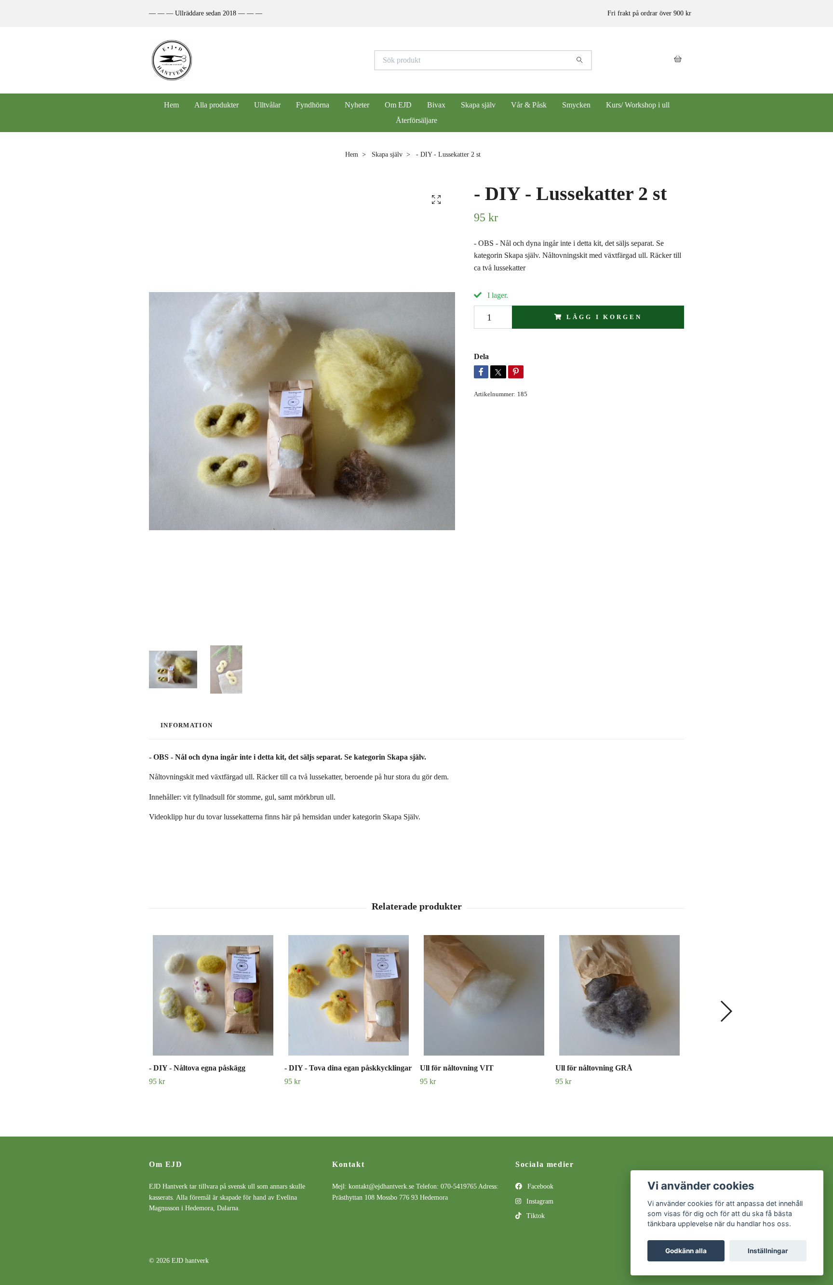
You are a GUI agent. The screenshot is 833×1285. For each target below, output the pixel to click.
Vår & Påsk (529, 105)
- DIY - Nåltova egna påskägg (197, 1068)
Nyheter (357, 105)
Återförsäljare (416, 120)
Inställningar (768, 1251)
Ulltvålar (267, 105)
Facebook (539, 1186)
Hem (171, 105)
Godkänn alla (686, 1251)
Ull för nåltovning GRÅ (593, 1068)
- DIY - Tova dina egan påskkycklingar (348, 1068)
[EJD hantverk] (282, 60)
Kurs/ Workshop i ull (638, 105)
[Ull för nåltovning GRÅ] (619, 995)
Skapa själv (478, 105)
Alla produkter (216, 105)
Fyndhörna (312, 105)
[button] (725, 1011)
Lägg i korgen (604, 317)
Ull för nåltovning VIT (457, 1068)
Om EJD (398, 105)
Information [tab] (187, 725)
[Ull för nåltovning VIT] (484, 995)
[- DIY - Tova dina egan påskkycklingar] (348, 995)
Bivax (436, 105)
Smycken (576, 105)
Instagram (538, 1201)
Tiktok (534, 1215)
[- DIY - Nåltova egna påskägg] (213, 995)
